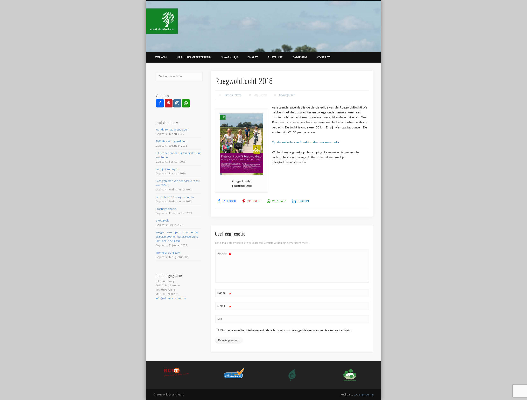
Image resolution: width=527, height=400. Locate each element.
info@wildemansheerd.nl (171, 298)
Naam (224, 293)
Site (219, 319)
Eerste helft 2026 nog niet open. (175, 197)
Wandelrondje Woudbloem (172, 129)
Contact (323, 57)
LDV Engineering (363, 394)
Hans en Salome (233, 95)
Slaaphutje (229, 57)
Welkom (161, 57)
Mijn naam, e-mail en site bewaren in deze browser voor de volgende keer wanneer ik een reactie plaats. (285, 330)
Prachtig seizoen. (166, 209)
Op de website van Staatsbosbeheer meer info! (305, 142)
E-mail (224, 306)
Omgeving (300, 57)
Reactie (224, 254)
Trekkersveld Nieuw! (168, 252)
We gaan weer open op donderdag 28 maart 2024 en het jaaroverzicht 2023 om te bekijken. (177, 236)
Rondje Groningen (167, 169)
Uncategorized (287, 95)
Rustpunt (275, 57)
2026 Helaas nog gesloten (171, 141)
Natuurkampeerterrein (194, 57)
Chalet (253, 57)
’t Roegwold (162, 220)
